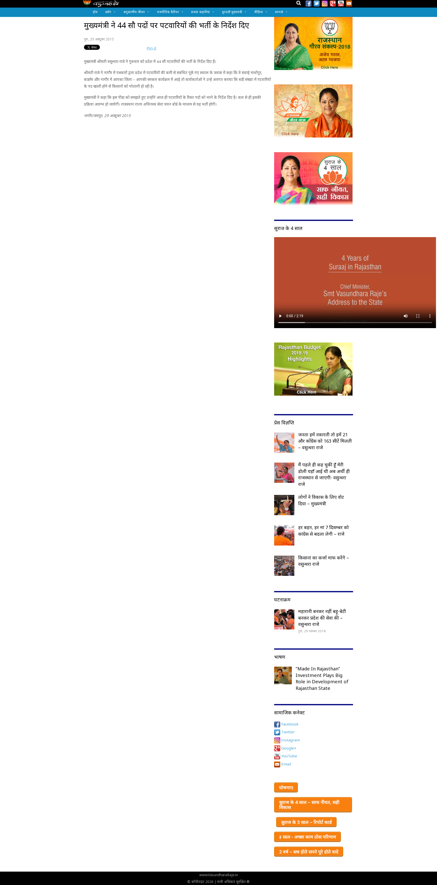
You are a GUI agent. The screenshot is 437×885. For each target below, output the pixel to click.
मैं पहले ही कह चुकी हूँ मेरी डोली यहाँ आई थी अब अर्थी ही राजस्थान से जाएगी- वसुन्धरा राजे (324, 474)
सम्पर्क (279, 12)
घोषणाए (286, 787)
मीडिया (258, 12)
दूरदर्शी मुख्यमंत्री (232, 12)
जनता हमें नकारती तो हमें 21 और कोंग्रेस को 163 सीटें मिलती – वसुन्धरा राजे (325, 441)
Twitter (287, 731)
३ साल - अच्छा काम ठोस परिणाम (307, 837)
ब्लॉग (108, 12)
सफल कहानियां (200, 12)
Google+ (288, 748)
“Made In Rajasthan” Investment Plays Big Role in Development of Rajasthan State (322, 678)
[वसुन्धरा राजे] (101, 5)
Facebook (289, 724)
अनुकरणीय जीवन (134, 12)
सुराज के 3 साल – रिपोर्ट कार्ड (306, 822)
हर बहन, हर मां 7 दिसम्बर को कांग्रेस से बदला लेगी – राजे (323, 530)
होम (95, 12)
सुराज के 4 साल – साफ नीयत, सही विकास (309, 804)
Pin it (151, 48)
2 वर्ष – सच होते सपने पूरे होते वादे (308, 852)
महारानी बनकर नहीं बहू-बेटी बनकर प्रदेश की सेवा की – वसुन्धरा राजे (322, 617)
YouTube (288, 755)
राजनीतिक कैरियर (168, 12)
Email (285, 763)
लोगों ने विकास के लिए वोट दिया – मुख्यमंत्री (321, 500)
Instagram (290, 739)
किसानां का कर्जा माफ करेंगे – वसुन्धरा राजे (323, 561)
